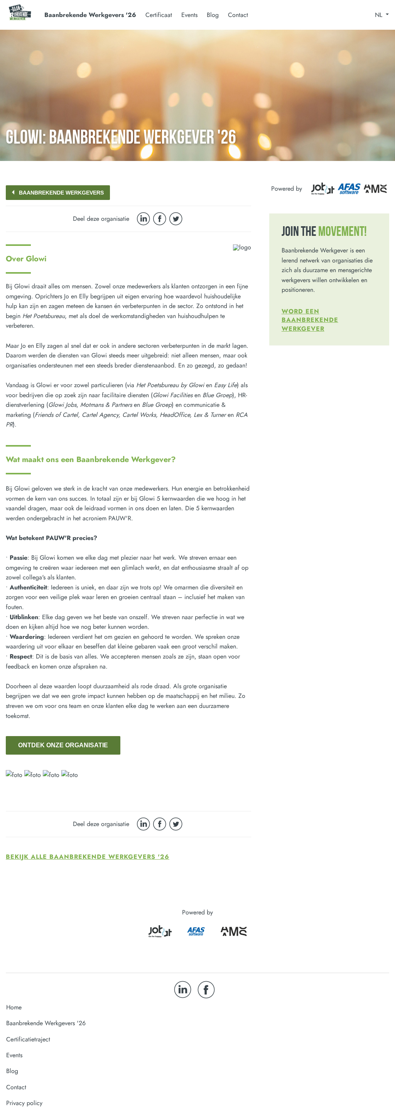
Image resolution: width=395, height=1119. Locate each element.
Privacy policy (24, 1103)
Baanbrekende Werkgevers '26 (46, 1023)
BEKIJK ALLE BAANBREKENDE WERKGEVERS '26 (87, 856)
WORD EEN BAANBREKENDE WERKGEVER (310, 320)
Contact (238, 14)
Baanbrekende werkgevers (61, 193)
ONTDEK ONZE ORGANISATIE (63, 745)
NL (379, 15)
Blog (213, 14)
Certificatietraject (28, 1039)
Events (189, 14)
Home (14, 1007)
